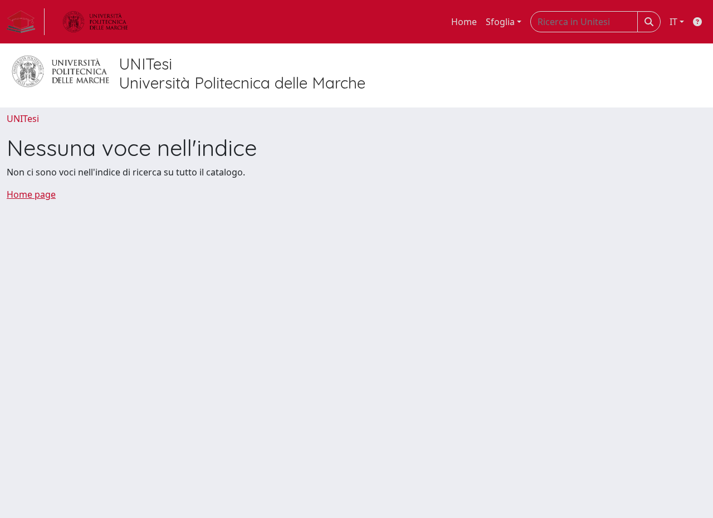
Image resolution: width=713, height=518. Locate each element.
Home (464, 22)
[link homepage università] (95, 21)
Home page (31, 194)
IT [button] (673, 22)
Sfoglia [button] (500, 22)
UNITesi (23, 119)
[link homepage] (26, 21)
